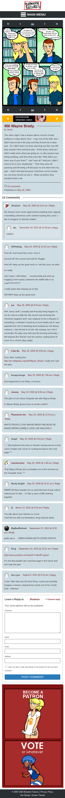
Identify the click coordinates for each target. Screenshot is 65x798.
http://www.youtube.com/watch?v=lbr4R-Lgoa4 (26, 555)
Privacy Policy (47, 792)
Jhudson (34, 599)
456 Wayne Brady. (19, 126)
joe (12, 305)
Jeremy (15, 392)
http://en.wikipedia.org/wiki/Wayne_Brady (23, 361)
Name (7, 637)
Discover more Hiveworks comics (23, 118)
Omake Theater (38, 795)
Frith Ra (15, 351)
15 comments (13, 186)
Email (7, 647)
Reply (52, 205)
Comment (8, 610)
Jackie (10, 130)
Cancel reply (53, 599)
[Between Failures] (32, 5)
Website (8, 656)
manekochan (17, 463)
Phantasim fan (18, 414)
